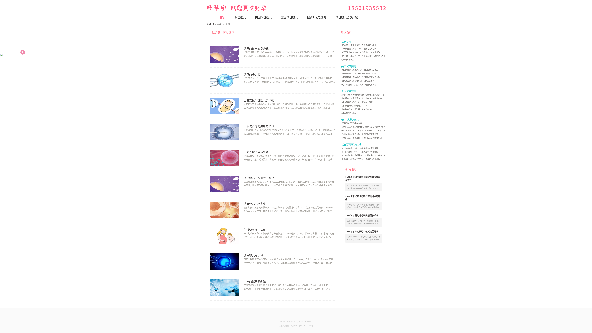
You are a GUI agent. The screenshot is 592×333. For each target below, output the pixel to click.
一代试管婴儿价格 (348, 49)
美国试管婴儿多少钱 (368, 85)
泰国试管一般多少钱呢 (350, 98)
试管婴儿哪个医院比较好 (370, 52)
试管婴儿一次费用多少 (350, 45)
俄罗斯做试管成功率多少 (375, 127)
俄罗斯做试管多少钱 (370, 134)
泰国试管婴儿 (289, 17)
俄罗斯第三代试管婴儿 (365, 131)
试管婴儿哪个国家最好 (369, 152)
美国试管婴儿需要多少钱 (351, 81)
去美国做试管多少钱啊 (367, 74)
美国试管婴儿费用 (348, 74)
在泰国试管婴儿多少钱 (374, 95)
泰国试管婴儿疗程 (348, 102)
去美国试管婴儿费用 (349, 85)
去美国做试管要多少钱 (371, 77)
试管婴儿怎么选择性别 (376, 155)
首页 (223, 17)
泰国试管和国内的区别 (367, 102)
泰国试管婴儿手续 (348, 113)
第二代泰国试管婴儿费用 (372, 98)
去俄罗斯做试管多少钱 (350, 134)
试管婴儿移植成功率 (349, 52)
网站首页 (210, 24)
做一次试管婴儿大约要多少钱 (353, 155)
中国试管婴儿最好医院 (367, 49)
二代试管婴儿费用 (369, 45)
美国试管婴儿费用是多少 (351, 70)
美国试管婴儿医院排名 (350, 77)
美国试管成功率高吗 (371, 70)
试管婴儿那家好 (347, 60)
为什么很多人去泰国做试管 (352, 95)
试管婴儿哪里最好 (372, 159)
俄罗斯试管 (380, 131)
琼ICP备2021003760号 (303, 326)
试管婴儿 (240, 17)
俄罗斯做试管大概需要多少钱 (353, 123)
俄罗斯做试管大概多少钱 (372, 138)
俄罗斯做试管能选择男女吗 (352, 127)
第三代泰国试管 (368, 109)
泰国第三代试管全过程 (350, 109)
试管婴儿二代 (379, 56)
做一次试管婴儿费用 (349, 148)
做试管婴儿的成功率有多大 (352, 159)
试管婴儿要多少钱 (347, 17)
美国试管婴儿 (263, 17)
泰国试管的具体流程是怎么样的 (354, 106)
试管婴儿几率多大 (348, 56)
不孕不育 (293, 322)
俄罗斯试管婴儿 (316, 17)
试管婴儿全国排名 (365, 56)
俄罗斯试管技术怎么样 (350, 138)
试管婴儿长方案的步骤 (369, 148)
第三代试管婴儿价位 (349, 152)
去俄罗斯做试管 (347, 131)
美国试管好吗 (368, 81)
